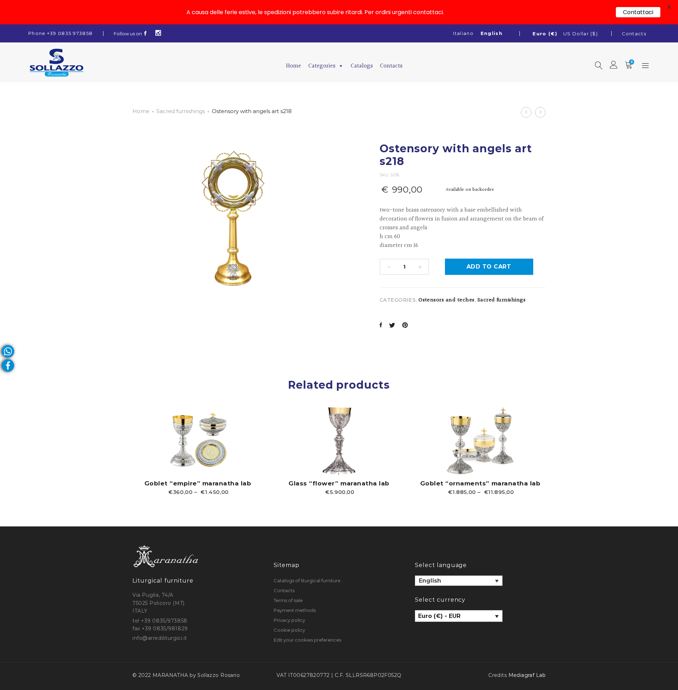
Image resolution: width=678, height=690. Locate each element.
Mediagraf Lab (527, 675)
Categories (321, 66)
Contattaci (638, 12)
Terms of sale (288, 600)
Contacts (634, 33)
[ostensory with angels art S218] (381, 326)
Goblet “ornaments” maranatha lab (480, 483)
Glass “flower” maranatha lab (339, 483)
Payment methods (295, 610)
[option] (197, 451)
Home (293, 66)
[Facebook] (145, 33)
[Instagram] (158, 33)
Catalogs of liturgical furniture (307, 580)
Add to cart (488, 266)
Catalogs (362, 66)
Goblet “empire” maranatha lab (197, 483)
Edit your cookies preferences (307, 640)
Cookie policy (289, 630)
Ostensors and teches (446, 300)
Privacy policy (289, 620)
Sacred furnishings (180, 111)
